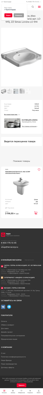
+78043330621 (13, 296)
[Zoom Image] (21, 57)
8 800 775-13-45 (8, 243)
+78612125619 (13, 273)
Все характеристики (11, 114)
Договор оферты (7, 367)
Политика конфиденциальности (13, 357)
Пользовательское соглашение (13, 336)
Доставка (5, 328)
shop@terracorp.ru (9, 247)
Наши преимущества (9, 364)
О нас (3, 353)
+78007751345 (24, 273)
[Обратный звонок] (40, 2)
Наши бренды (6, 360)
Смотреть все (29, 260)
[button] (38, 391)
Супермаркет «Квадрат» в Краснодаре (19, 277)
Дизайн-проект (7, 332)
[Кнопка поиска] (32, 6)
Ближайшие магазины (11, 260)
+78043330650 (13, 284)
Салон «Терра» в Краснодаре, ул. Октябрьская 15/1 (22, 266)
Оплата (4, 321)
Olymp (36, 199)
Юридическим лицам (9, 339)
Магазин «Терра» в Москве (14, 288)
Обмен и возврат (7, 325)
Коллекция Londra (29, 120)
